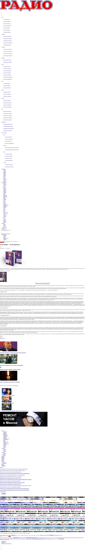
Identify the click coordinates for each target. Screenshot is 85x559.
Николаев (5, 207)
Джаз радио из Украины (9, 156)
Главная (1, 241)
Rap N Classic (2, 527)
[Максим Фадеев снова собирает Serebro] (7, 402)
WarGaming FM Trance (4, 506)
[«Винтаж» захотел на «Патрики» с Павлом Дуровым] (0, 367)
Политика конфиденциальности (6, 543)
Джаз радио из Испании (9, 160)
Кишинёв (5, 198)
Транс (3, 64)
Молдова (5, 178)
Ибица (4, 194)
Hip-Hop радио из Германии (8, 117)
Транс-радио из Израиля (7, 72)
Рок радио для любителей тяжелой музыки (35, 538)
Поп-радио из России (7, 83)
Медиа (4, 225)
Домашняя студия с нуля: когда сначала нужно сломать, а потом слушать (11, 476)
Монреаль (5, 203)
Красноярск (5, 437)
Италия (4, 174)
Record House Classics (4, 504)
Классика (5, 145)
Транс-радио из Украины (7, 68)
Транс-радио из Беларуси (7, 70)
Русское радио (2, 529)
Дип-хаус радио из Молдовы (8, 55)
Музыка (5, 226)
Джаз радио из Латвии (8, 158)
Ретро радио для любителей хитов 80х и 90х (20, 538)
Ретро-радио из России (37, 535)
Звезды (13, 537)
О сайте (3, 542)
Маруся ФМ (2, 524)
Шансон (3, 57)
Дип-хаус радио (9, 537)
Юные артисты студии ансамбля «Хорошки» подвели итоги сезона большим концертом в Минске (15, 479)
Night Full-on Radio (3, 531)
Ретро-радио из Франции (7, 96)
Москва (13, 535)
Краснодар (5, 199)
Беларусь (5, 169)
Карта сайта (3, 541)
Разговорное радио (80, 537)
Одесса (5, 451)
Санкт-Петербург (6, 213)
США (4, 180)
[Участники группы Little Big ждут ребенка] (7, 394)
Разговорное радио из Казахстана (9, 128)
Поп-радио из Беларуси (7, 85)
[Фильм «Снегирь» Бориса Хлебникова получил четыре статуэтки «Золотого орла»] (7, 409)
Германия (5, 172)
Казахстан (5, 175)
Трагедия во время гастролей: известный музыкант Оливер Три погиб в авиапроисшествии (15, 473)
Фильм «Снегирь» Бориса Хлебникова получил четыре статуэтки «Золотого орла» (14, 410)
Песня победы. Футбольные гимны (7, 513)
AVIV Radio (2, 515)
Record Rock (2, 497)
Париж (4, 209)
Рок (2, 17)
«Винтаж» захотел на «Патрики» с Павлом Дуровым (10, 369)
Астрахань (5, 185)
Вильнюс (5, 190)
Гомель (4, 193)
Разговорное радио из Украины (8, 126)
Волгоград (5, 192)
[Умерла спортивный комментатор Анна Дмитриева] (8, 380)
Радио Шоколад (3, 517)
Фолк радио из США (8, 141)
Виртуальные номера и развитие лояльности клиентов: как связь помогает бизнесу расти (17, 520)
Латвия (3, 460)
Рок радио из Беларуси (7, 23)
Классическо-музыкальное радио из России (11, 147)
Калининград (5, 196)
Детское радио (2, 537)
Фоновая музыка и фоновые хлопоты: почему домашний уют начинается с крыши (12, 470)
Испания (5, 173)
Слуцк (4, 214)
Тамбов (5, 445)
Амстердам (5, 184)
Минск (4, 202)
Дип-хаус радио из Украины (8, 51)
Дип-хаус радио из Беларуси (8, 53)
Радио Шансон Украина (4, 511)
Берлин (5, 455)
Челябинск (5, 221)
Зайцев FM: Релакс (3, 526)
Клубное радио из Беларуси (8, 40)
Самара (5, 442)
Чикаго (4, 222)
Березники (5, 188)
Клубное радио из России (7, 36)
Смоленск (5, 215)
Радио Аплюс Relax (3, 509)
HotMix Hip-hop (3, 522)
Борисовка (5, 189)
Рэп (2, 109)
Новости (3, 223)
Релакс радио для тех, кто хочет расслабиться (7, 538)
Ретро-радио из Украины (7, 94)
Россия (4, 170)
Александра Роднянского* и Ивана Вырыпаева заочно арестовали (13, 352)
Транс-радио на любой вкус (48, 538)
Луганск (5, 201)
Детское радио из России (9, 164)
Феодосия (5, 219)
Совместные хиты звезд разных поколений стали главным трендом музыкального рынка (14, 488)
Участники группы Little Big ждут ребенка (8, 395)
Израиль (3, 456)
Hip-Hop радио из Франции (8, 119)
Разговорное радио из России (8, 124)
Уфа (4, 218)
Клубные (3, 34)
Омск (4, 440)
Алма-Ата (5, 183)
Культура (6, 241)
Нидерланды (5, 179)
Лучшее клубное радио (22, 537)
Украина (5, 171)
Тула (4, 217)
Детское (5, 162)
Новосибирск (5, 205)
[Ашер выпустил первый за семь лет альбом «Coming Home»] (8, 363)
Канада (4, 176)
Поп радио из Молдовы (7, 87)
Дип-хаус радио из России (7, 49)
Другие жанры (4, 132)
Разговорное (22, 535)
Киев (4, 197)
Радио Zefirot (2, 500)
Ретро (3, 89)
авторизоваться (16, 385)
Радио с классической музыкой (52, 537)
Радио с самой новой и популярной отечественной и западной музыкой (67, 537)
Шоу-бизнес (5, 227)
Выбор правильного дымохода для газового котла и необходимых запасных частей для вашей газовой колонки (21, 498)
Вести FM (2, 518)
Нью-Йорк (5, 206)
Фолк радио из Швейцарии (9, 143)
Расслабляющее (32, 535)
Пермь (4, 210)
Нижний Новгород (6, 438)
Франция (3, 465)
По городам (3, 182)
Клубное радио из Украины (8, 38)
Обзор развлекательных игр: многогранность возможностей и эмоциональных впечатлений (18, 502)
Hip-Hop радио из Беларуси (8, 115)
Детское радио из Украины (9, 166)
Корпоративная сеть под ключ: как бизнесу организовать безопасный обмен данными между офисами (15, 485)
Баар (4, 186)
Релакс (3, 98)
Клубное (4, 535)
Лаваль (4, 200)
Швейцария (5, 181)
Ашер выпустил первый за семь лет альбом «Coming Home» (11, 365)
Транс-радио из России (7, 66)
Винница (5, 191)
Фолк (4, 134)
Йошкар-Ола (5, 195)
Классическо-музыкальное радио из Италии (12, 149)
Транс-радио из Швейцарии (8, 79)
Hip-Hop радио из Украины (8, 113)
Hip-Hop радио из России (7, 111)
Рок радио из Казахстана (7, 25)
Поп (2, 81)
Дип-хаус (3, 47)
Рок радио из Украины (7, 21)
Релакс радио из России (7, 100)
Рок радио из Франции (7, 32)
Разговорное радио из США (8, 130)
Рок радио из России (7, 19)
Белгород (5, 187)
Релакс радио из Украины (7, 102)
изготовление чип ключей (7, 533)
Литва (4, 177)
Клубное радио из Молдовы (8, 42)
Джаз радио (5, 537)
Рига (4, 211)
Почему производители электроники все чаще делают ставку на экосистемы (12, 482)
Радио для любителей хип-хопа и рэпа (43, 537)
